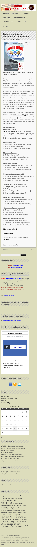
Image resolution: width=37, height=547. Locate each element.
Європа (3, 396)
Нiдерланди (4, 512)
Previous (4, 250)
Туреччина (8, 514)
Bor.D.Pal (18, 39)
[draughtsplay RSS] (15, 385)
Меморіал (16, 510)
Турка (13, 514)
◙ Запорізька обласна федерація (11, 454)
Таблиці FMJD (8, 22)
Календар (15, 13)
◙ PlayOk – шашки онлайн (9, 474)
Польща (14, 512)
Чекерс (21, 514)
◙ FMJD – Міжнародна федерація (12, 446)
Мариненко (10, 510)
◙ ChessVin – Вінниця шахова (10, 485)
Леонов (15, 508)
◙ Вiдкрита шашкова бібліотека (11, 461)
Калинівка (5, 505)
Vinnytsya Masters (11, 496)
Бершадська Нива (19, 498)
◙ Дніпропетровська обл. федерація (12, 456)
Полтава (10, 512)
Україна (11, 237)
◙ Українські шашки (7, 450)
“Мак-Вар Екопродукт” (20, 115)
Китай (10, 505)
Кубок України (16, 505)
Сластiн (3, 514)
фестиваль (15, 519)
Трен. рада (7, 17)
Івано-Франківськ (22, 496)
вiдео (25, 517)
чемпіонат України (9, 521)
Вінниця (20, 237)
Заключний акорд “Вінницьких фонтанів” (16, 35)
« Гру (2, 437)
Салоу (24, 512)
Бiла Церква (10, 498)
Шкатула (19, 517)
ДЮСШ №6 (6, 503)
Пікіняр (19, 512)
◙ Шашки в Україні (7, 452)
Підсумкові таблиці (10, 229)
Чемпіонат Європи (8, 517)
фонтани (25, 237)
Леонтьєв (21, 508)
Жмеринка (20, 503)
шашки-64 (6, 239)
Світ (2, 400)
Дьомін (15, 503)
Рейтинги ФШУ (19, 17)
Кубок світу (9, 508)
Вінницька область (7, 398)
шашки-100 (21, 526)
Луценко (3, 510)
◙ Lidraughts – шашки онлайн (10, 472)
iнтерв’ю (3, 496)
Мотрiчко (22, 510)
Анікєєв (4, 498)
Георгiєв (23, 500)
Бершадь (4, 501)
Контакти (6, 26)
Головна (6, 13)
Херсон (17, 514)
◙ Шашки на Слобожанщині (10, 459)
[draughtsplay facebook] (10, 385)
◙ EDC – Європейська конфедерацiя (13, 448)
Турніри (26, 13)
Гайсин (18, 500)
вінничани (6, 519)
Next (33, 250)
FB (25, 22)
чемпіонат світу (14, 524)
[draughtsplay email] (19, 385)
